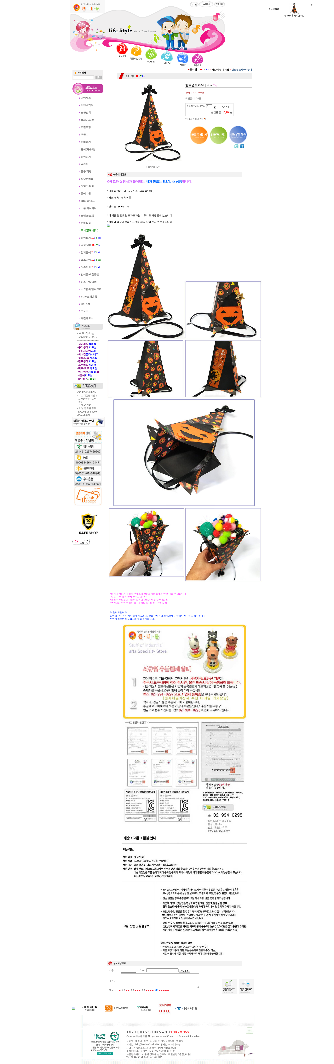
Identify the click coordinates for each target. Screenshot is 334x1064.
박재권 (179, 1041)
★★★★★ (163, 990)
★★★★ (149, 990)
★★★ (137, 990)
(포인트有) (88, 337)
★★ (127, 990)
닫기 (311, 6)
